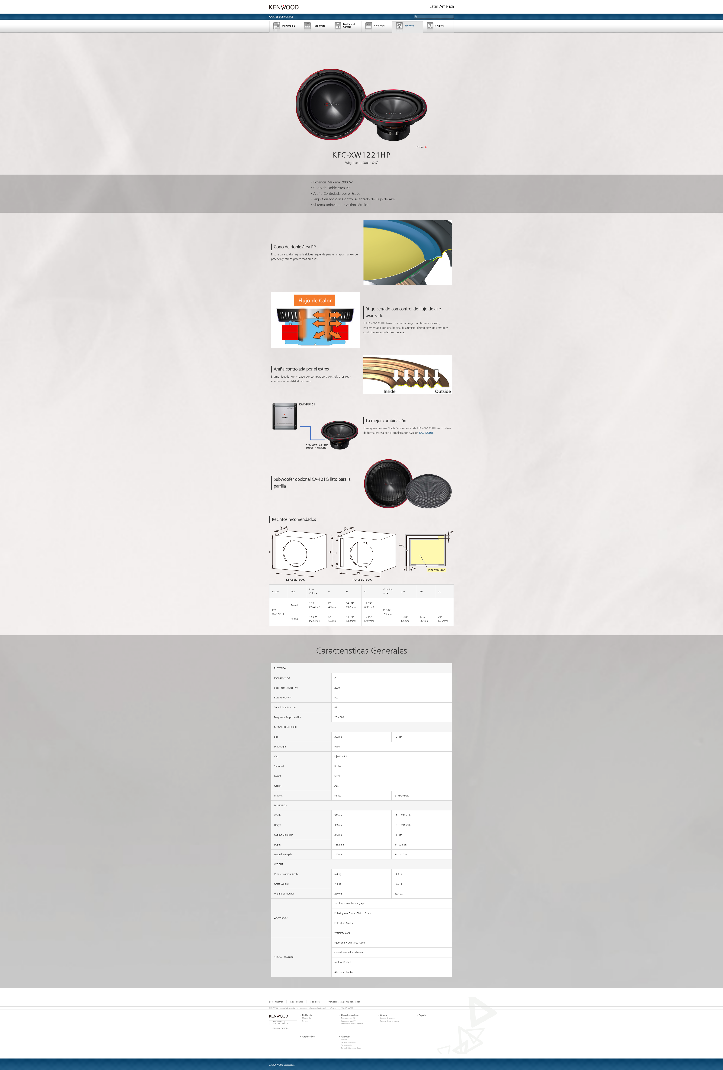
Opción (304, 1021)
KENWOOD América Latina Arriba (282, 1008)
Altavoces (407, 27)
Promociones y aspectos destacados (344, 1001)
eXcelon (333, 1008)
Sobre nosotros (276, 1001)
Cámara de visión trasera (389, 1021)
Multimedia (284, 27)
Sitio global (315, 1001)
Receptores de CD (348, 1018)
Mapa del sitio (296, 1001)
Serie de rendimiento (349, 1042)
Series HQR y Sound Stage (351, 1048)
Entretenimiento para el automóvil (313, 1008)
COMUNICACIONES (281, 1028)
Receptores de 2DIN (348, 1021)
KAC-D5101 (426, 433)
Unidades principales (315, 27)
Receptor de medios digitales (352, 1024)
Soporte (438, 27)
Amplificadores (377, 27)
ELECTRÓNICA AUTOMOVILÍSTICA (281, 1022)
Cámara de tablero (346, 27)
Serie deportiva (346, 1045)
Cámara (383, 1015)
